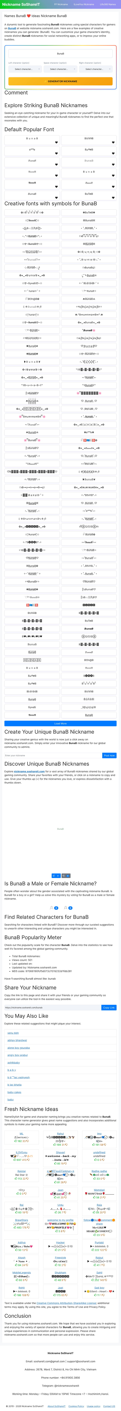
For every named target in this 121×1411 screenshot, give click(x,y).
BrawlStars (21, 1220)
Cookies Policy (76, 1406)
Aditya (22, 1242)
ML (21, 1133)
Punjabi (99, 1242)
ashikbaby (14, 1062)
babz (11, 1099)
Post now (109, 755)
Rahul (60, 1133)
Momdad (99, 1190)
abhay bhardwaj (17, 1040)
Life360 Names (108, 4)
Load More (60, 723)
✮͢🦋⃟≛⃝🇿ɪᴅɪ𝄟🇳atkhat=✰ (60, 1171)
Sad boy (99, 1287)
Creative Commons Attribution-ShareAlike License (66, 1303)
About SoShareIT (57, 1406)
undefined (99, 1152)
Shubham (60, 1272)
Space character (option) (55, 63)
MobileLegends (22, 1272)
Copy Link (109, 1007)
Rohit (22, 1287)
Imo (99, 1133)
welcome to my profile (60, 1220)
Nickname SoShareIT (21, 4)
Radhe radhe (99, 1171)
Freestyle (60, 1257)
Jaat (60, 1287)
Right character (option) (90, 63)
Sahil (99, 1272)
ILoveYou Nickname (84, 4)
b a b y (12, 1069)
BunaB (12, 28)
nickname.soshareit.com (29, 771)
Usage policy (93, 1406)
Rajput (99, 1257)
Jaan (60, 1190)
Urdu (60, 1204)
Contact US (109, 1406)
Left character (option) (18, 63)
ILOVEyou (21, 1152)
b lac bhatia (15, 1084)
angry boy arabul (18, 1055)
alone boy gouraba (19, 1047)
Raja (99, 1204)
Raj (21, 1204)
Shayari (60, 1152)
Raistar (22, 1171)
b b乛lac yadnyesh (19, 1077)
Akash (21, 1257)
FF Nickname (61, 4)
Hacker (60, 1242)
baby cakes (14, 1092)
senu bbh (13, 1033)
